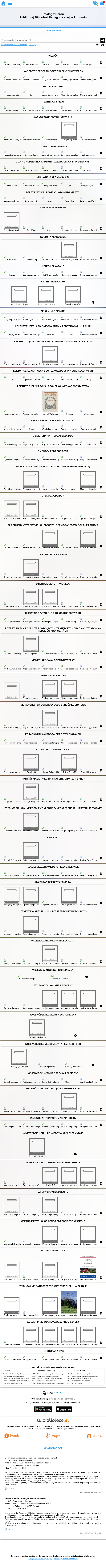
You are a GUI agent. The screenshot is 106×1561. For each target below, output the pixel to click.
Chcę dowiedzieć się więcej (40, 1559)
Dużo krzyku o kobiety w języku (81, 1374)
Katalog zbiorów (53, 30)
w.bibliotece (65, 1426)
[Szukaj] (102, 40)
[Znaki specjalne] (102, 45)
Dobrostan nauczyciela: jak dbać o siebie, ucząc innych (31, 1458)
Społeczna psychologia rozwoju (81, 1378)
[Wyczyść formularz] (97, 45)
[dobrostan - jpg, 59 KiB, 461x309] (11, 1488)
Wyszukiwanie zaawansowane (14, 44)
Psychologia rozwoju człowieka (12, 1383)
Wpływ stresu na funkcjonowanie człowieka (25, 1498)
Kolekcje (32, 44)
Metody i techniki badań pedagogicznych (16, 1374)
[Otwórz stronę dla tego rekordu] (12, 62)
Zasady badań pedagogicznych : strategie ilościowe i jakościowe (23, 1380)
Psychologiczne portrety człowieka (13, 1376)
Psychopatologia (76, 1383)
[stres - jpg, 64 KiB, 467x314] (9, 1529)
